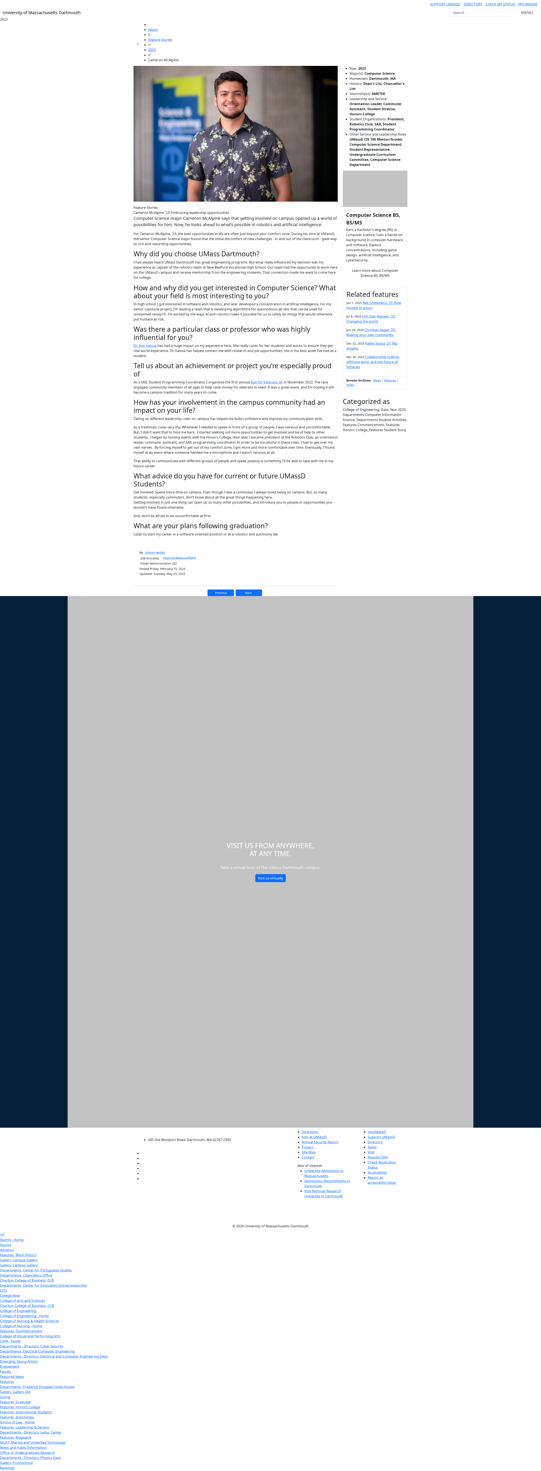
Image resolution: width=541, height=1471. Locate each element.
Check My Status (500, 4)
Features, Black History (18, 1255)
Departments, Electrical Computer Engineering (37, 1351)
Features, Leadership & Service (24, 1427)
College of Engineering (18, 1310)
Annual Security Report (320, 1142)
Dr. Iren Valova (145, 345)
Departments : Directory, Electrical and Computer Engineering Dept (54, 1356)
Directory (473, 4)
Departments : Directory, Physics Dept (30, 1457)
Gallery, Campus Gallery (19, 1260)
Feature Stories (160, 39)
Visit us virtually (270, 878)
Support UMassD (445, 4)
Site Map (309, 1152)
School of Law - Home (17, 1422)
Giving (5, 1397)
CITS (3, 1290)
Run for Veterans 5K (267, 382)
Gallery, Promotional (16, 1462)
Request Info (378, 1157)
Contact (308, 1157)
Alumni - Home (12, 1239)
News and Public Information (23, 1447)
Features (390, 380)
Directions (310, 1132)
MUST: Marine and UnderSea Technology (33, 1442)
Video (350, 385)
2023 (152, 50)
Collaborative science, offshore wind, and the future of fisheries (373, 362)
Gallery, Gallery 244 (15, 1392)
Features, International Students (26, 1412)
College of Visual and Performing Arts (30, 1336)
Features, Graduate (15, 1402)
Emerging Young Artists (19, 1361)
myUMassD (528, 4)
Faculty (5, 1371)
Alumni (5, 1245)
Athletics (7, 1250)
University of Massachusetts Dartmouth (191, 1131)
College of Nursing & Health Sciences (29, 1321)
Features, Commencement (21, 1331)
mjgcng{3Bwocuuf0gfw (179, 558)
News (377, 380)
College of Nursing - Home (21, 1326)
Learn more (375, 273)
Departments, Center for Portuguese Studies (36, 1270)
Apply (372, 1147)
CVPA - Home (10, 1341)
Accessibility (377, 1172)
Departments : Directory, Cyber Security (31, 1346)
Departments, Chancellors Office (26, 1275)
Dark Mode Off (271, 1219)
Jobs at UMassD (314, 1137)
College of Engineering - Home (24, 1315)
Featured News (12, 1376)
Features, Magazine (15, 1437)
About (153, 29)
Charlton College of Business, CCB (27, 1280)
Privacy (307, 1147)
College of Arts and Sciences (22, 1300)
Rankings (7, 1468)
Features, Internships (17, 1417)
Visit (371, 1152)
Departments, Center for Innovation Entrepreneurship (43, 1285)
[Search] (508, 12)
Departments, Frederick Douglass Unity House (37, 1386)
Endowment (9, 1366)
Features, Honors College (20, 1407)
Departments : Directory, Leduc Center (30, 1432)
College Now (10, 1295)
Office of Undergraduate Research (27, 1452)
